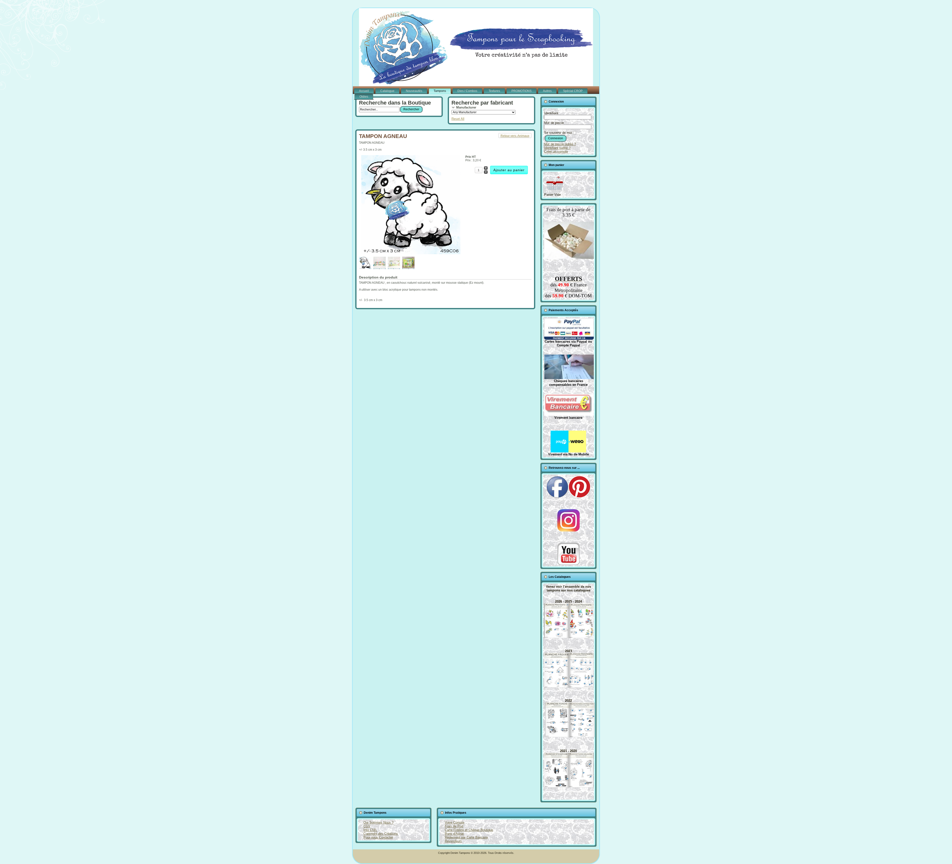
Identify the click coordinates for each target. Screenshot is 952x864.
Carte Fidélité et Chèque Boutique (469, 830)
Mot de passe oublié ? (560, 144)
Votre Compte (454, 822)
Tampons (440, 91)
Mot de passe (554, 123)
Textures (494, 91)
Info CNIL (370, 830)
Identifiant (551, 113)
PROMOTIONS (521, 91)
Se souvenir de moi (558, 133)
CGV (366, 826)
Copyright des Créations (380, 834)
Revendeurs (453, 841)
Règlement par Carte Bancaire (466, 837)
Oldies (363, 96)
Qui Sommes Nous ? (378, 822)
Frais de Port (454, 826)
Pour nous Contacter (378, 837)
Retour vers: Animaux (515, 136)
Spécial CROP (573, 91)
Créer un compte (556, 151)
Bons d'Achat (454, 834)
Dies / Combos (467, 91)
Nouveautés (414, 91)
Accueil (364, 91)
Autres (547, 91)
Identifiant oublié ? (557, 148)
